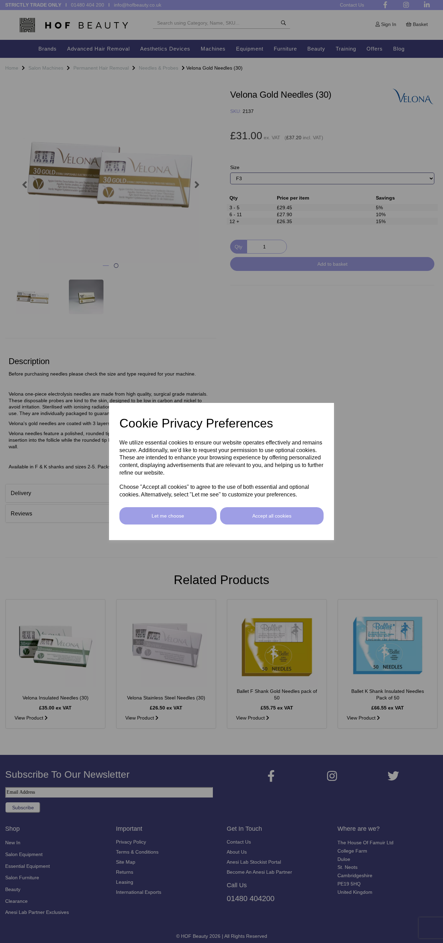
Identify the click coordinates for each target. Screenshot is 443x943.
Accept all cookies (271, 516)
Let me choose (168, 516)
